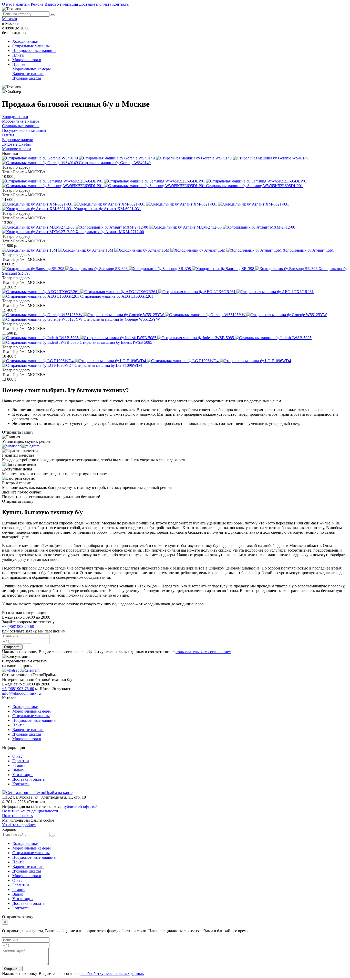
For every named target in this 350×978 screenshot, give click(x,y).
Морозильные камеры (31, 69)
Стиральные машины (31, 46)
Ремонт (38, 4)
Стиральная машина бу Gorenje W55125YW (122, 319)
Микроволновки (26, 60)
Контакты (120, 4)
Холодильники (25, 41)
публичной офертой (80, 806)
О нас (7, 4)
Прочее (18, 64)
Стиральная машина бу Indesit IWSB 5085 (116, 342)
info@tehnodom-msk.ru (21, 693)
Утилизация (68, 4)
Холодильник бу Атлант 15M (308, 250)
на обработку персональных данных (112, 973)
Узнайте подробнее (19, 825)
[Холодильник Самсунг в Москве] (160, 268)
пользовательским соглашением (203, 652)
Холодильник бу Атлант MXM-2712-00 (110, 232)
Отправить (12, 647)
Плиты (18, 55)
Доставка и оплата (95, 4)
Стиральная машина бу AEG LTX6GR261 (116, 296)
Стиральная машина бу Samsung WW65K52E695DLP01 (254, 186)
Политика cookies (17, 815)
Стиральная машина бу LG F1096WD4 (108, 365)
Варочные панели (28, 73)
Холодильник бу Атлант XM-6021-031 (107, 209)
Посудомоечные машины (34, 50)
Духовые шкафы (26, 78)
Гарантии (22, 4)
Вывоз (51, 4)
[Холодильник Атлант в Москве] (142, 250)
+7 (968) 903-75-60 (18, 626)
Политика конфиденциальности (30, 811)
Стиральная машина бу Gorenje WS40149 (115, 162)
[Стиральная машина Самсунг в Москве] (154, 183)
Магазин (9, 19)
